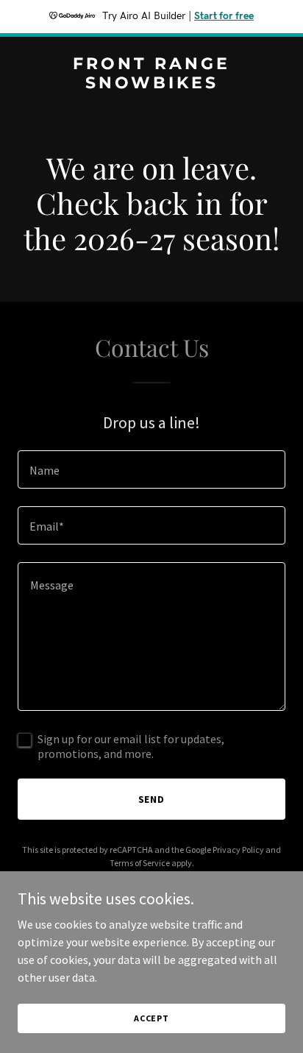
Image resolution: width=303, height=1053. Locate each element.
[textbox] (151, 469)
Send (151, 799)
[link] (151, 84)
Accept (151, 1018)
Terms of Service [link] (140, 862)
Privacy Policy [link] (238, 849)
